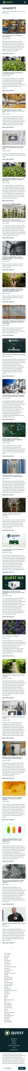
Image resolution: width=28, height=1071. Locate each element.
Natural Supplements (9, 1000)
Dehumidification (8, 970)
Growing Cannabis (8, 984)
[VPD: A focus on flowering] (14, 627)
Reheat (6, 1009)
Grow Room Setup (8, 982)
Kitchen (6, 995)
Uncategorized (7, 1020)
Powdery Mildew (8, 1004)
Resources (14, 1039)
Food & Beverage (8, 979)
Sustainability (7, 1017)
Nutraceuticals (7, 1003)
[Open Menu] (26, 2)
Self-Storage (7, 1014)
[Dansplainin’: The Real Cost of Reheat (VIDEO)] (14, 708)
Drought (6, 974)
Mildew (6, 996)
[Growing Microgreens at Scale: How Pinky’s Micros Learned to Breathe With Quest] (14, 169)
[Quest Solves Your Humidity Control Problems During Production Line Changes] (14, 871)
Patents (14, 1043)
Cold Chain (6, 965)
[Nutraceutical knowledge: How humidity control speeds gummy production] (14, 830)
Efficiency (6, 976)
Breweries (6, 957)
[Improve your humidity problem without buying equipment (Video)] (14, 748)
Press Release (7, 1006)
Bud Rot (6, 959)
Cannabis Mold (7, 960)
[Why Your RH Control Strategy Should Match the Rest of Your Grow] (14, 211)
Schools (6, 1011)
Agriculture (7, 955)
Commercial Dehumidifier (10, 967)
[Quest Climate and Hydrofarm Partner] (14, 345)
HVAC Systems (7, 989)
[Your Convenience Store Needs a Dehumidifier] (14, 26)
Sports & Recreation (9, 1015)
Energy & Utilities (8, 978)
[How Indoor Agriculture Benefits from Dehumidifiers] (14, 64)
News (5, 1001)
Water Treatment (8, 1022)
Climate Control (8, 963)
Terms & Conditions (14, 1045)
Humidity (6, 987)
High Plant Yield (8, 985)
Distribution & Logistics (9, 973)
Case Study (6, 962)
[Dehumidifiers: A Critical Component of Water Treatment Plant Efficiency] (14, 386)
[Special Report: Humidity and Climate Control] (14, 666)
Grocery (6, 981)
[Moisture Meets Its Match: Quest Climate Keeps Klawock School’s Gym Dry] (14, 101)
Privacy (14, 1041)
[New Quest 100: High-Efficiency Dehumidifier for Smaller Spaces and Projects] (14, 582)
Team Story (6, 1018)
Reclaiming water (8, 1007)
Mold (5, 998)
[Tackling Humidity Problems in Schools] (14, 505)
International (7, 993)
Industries (6, 992)
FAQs (14, 1047)
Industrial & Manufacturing (10, 990)
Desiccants (6, 971)
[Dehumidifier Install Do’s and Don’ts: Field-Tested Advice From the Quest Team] (14, 137)
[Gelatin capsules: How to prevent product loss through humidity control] (14, 788)
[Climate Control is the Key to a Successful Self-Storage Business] (14, 466)
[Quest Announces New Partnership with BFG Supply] (14, 540)
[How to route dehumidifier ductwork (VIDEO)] (14, 914)
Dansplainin (7, 968)
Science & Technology (9, 1012)
